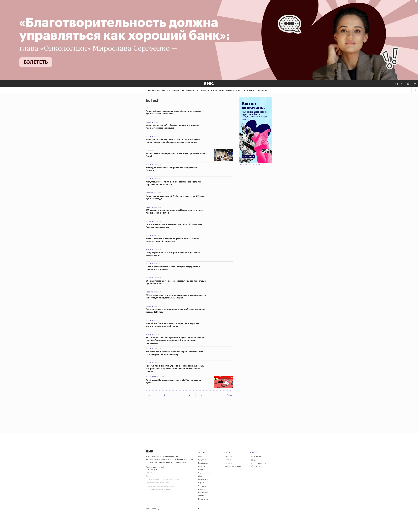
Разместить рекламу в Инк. (249, 164)
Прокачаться (262, 90)
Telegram (257, 466)
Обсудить (212, 90)
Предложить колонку (232, 466)
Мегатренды (203, 456)
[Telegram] (414, 83)
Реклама (227, 460)
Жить (221, 90)
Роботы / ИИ (248, 90)
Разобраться (154, 90)
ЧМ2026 (201, 496)
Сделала (190, 90)
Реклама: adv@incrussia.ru (156, 467)
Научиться (201, 90)
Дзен (255, 460)
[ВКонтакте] (401, 83)
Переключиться (233, 90)
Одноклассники (259, 463)
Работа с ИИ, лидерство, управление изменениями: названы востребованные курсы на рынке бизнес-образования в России (175, 368)
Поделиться (178, 90)
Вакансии (228, 456)
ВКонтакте (257, 456)
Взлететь (166, 90)
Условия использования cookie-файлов (160, 486)
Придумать (202, 460)
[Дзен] (408, 83)
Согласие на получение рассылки (158, 489)
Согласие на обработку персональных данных (163, 479)
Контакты (228, 463)
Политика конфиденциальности (157, 483)
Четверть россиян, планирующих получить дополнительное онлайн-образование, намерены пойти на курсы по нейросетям (175, 340)
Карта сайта (150, 472)
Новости (149, 122)
